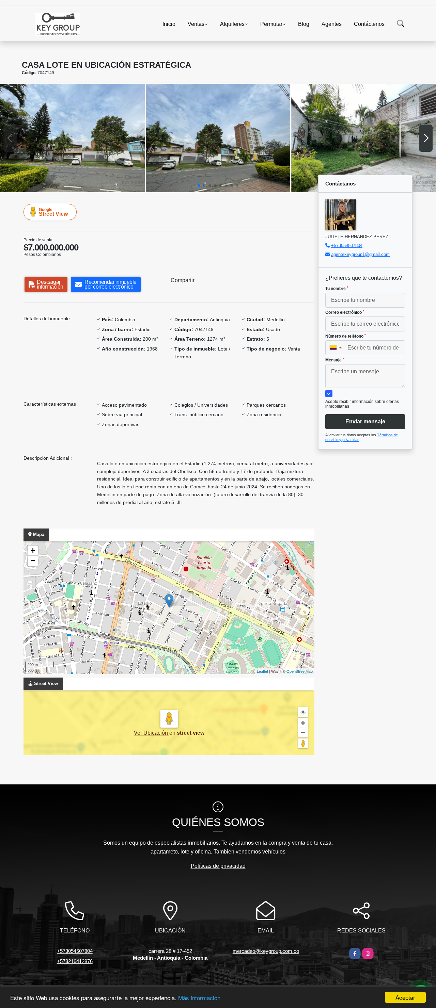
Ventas (196, 24)
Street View (53, 212)
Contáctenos (369, 24)
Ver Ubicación (151, 733)
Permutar (271, 24)
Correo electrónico (344, 312)
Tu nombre (336, 288)
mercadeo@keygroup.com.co (266, 951)
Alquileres (232, 24)
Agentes (332, 24)
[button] (199, 185)
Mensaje (334, 360)
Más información (199, 997)
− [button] (33, 560)
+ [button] (33, 550)
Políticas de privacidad (218, 866)
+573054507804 (346, 245)
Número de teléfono (345, 336)
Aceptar (405, 997)
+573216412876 (75, 961)
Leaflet (262, 671)
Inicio (168, 24)
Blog (303, 24)
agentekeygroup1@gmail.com (360, 254)
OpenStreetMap (299, 671)
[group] (72, 138)
